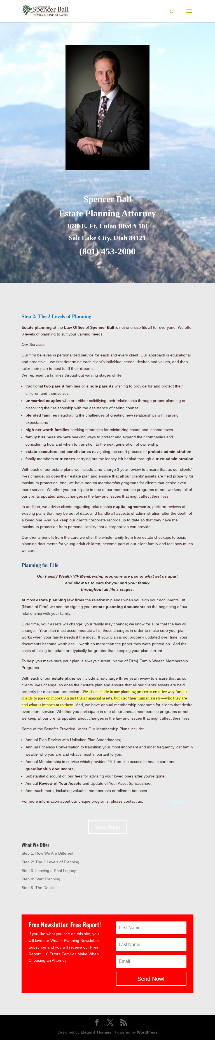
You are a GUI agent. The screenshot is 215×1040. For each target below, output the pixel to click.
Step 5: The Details (38, 887)
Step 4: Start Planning (41, 879)
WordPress (147, 1032)
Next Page (107, 827)
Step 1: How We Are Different (47, 853)
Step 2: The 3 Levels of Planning (50, 862)
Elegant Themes (96, 1032)
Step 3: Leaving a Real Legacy (49, 870)
